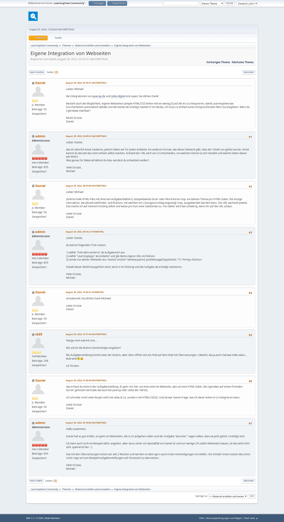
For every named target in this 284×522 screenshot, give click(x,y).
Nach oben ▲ (251, 518)
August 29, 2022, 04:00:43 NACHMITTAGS (86, 136)
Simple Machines (52, 518)
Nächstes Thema (242, 62)
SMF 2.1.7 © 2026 (34, 518)
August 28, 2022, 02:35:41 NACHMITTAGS (86, 82)
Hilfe (201, 518)
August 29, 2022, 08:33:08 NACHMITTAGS (86, 185)
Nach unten (37, 72)
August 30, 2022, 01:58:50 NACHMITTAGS (86, 380)
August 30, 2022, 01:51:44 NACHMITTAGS (86, 334)
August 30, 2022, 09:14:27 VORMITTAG (85, 231)
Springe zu (201, 496)
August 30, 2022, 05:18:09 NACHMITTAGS (86, 422)
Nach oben (36, 480)
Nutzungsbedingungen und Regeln (224, 518)
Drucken (249, 72)
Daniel (40, 83)
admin (40, 136)
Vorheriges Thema (218, 62)
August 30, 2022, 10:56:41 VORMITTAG (85, 292)
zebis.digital (118, 96)
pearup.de (99, 96)
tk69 (38, 334)
